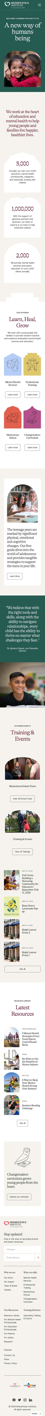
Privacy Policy (10, 1363)
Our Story (8, 1277)
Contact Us (9, 1355)
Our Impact (9, 1281)
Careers (7, 1289)
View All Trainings (22, 851)
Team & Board (10, 1285)
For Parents (9, 1333)
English (34, 1413)
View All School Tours (22, 798)
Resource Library (12, 1315)
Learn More (15, 576)
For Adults (9, 1337)
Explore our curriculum (19, 1196)
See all (22, 969)
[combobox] (36, 1413)
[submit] (38, 1257)
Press (6, 1359)
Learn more (13, 394)
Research (8, 1341)
